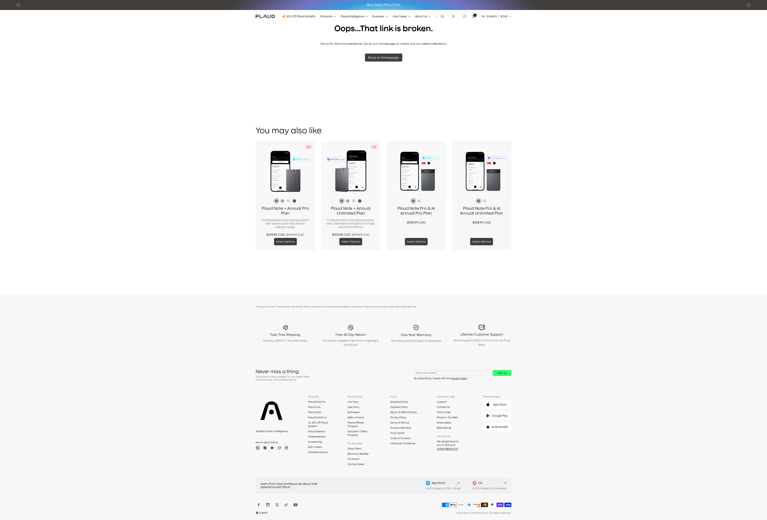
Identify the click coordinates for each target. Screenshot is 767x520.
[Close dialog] (444, 230)
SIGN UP (415, 276)
